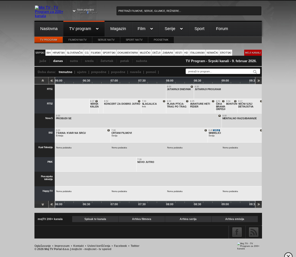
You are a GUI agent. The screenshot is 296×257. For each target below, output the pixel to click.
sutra (74, 61)
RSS (253, 232)
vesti (178, 52)
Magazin (118, 28)
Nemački (212, 52)
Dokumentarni (127, 52)
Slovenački (75, 52)
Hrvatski (59, 52)
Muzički (145, 52)
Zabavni (168, 52)
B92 (50, 132)
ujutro (81, 72)
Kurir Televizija (45, 147)
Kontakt (78, 246)
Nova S (48, 118)
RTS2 (49, 103)
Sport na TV (134, 39)
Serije (170, 28)
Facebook (237, 232)
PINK (49, 161)
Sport (199, 28)
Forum (222, 28)
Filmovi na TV (77, 39)
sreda (89, 61)
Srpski (39, 52)
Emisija (71, 133)
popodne (118, 72)
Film (141, 28)
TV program (80, 28)
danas (58, 61)
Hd (186, 52)
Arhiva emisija (234, 219)
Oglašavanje (42, 246)
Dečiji (156, 52)
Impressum (62, 246)
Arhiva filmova (141, 219)
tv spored (105, 249)
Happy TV (47, 191)
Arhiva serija (188, 219)
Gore (41, 80)
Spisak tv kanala (95, 219)
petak (124, 61)
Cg (87, 52)
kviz (149, 104)
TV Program (48, 39)
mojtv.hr (76, 249)
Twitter (135, 246)
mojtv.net (90, 249)
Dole (41, 204)
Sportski (109, 52)
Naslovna (49, 28)
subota (141, 61)
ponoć (151, 72)
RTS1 (49, 89)
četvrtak (107, 61)
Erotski (225, 52)
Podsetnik (161, 39)
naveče (135, 72)
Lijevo (52, 80)
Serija (121, 133)
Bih (48, 52)
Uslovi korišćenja (98, 246)
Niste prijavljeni (87, 11)
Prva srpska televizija (46, 178)
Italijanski (197, 52)
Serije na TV (106, 39)
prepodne (98, 72)
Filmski (96, 52)
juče (43, 61)
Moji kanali (253, 52)
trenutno (65, 72)
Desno (258, 80)
